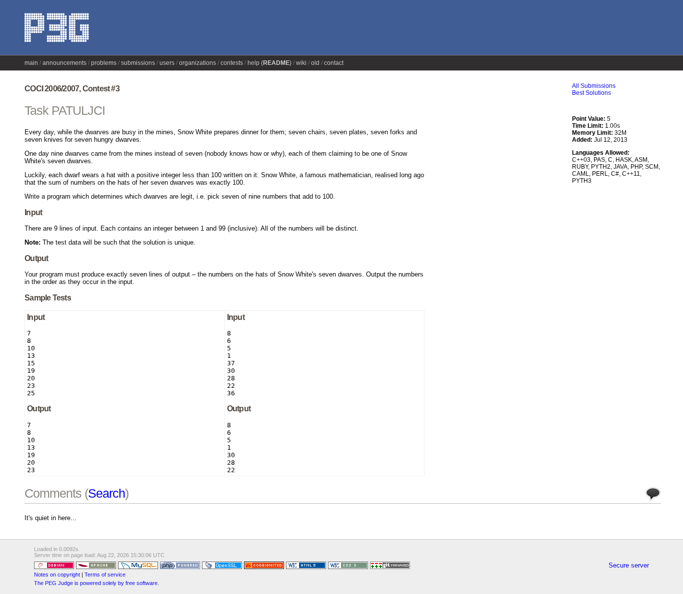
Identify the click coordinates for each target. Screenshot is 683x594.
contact (334, 62)
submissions (138, 62)
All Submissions (594, 85)
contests (231, 62)
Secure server (628, 565)
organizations (197, 62)
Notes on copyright (57, 575)
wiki (301, 62)
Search (106, 493)
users (167, 62)
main (31, 62)
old (315, 62)
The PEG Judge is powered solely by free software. (96, 583)
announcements (64, 62)
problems (103, 62)
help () (270, 62)
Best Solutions (591, 92)
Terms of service (105, 575)
